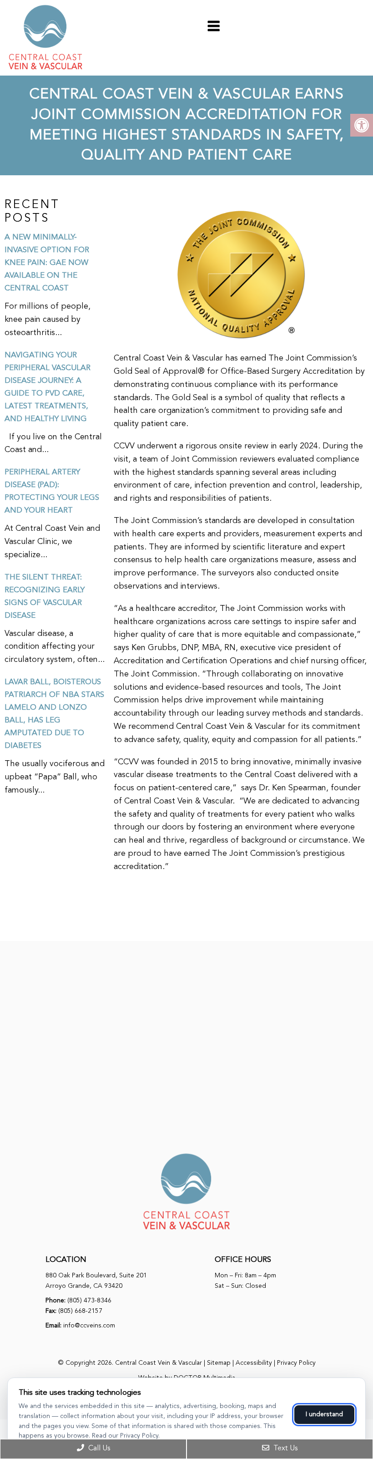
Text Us (284, 1448)
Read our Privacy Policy (125, 1436)
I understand (324, 1414)
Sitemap (219, 1363)
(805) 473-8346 (89, 1300)
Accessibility (254, 1363)
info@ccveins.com (89, 1325)
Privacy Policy (296, 1363)
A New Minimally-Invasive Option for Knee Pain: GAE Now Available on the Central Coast (47, 263)
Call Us (98, 1448)
